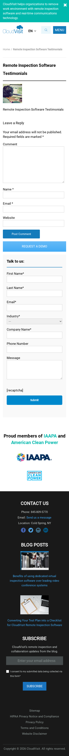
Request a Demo (34, 246)
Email (8, 203)
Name (8, 189)
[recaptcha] (15, 390)
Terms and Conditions (35, 728)
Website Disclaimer (34, 733)
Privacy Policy (35, 722)
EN (30, 31)
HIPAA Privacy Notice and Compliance (34, 716)
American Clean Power (34, 442)
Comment (10, 144)
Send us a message (38, 517)
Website (9, 218)
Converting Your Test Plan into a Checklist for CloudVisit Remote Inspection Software (34, 623)
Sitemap (34, 710)
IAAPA (50, 436)
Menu (59, 30)
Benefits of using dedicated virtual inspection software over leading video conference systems (34, 580)
